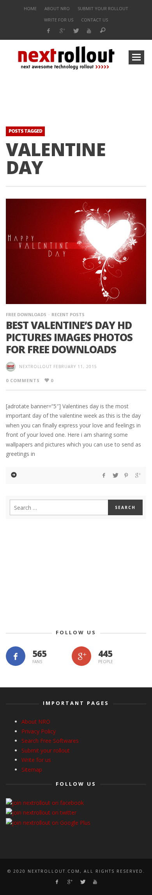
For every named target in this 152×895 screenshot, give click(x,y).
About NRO (35, 721)
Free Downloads (26, 314)
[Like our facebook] (15, 656)
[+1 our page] (81, 656)
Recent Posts (68, 314)
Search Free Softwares (50, 740)
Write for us (36, 759)
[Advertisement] (76, 92)
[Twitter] (75, 31)
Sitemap (31, 769)
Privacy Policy (38, 731)
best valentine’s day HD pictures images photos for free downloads (69, 337)
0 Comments (23, 380)
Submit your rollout (45, 750)
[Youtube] (89, 31)
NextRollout (35, 366)
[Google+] (62, 31)
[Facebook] (48, 31)
